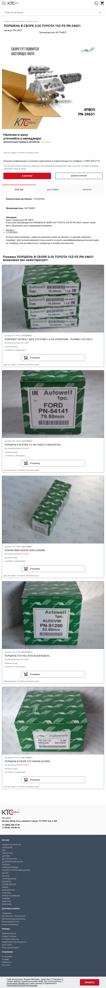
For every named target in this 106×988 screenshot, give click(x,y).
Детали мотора (18, 21)
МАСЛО (5, 873)
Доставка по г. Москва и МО (14, 916)
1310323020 (45, 142)
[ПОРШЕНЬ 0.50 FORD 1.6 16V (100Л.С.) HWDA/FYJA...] (53, 404)
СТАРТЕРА (6, 893)
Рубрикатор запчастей (11, 845)
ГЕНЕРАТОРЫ (7, 853)
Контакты (6, 965)
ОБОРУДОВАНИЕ (9, 879)
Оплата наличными (10, 924)
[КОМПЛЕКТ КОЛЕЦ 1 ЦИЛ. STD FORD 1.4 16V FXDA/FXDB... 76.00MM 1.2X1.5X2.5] (53, 299)
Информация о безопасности (14, 942)
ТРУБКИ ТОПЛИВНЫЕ (11, 896)
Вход (4, 948)
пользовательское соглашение (22, 985)
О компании (7, 956)
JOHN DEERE (7, 847)
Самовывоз (7, 913)
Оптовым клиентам (10, 939)
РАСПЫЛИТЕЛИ (8, 890)
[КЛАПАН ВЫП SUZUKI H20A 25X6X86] (53, 510)
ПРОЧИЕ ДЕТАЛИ (9, 884)
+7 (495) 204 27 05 (96, 3)
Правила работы (9, 933)
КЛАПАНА (6, 864)
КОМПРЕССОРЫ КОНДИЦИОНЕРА (16, 870)
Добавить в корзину (79, 176)
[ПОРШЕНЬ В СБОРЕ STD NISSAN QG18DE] (53, 721)
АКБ (3, 850)
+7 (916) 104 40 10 (11, 828)
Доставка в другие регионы (14, 919)
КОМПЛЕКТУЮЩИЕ (10, 867)
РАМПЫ (5, 887)
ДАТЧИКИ (6, 856)
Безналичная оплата (10, 922)
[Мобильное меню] (4, 3)
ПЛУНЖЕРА (6, 881)
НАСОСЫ (5, 876)
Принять (89, 982)
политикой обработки (18, 983)
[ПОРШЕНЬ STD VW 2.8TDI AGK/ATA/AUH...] (53, 615)
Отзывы (5, 959)
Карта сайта (7, 945)
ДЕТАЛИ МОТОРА (9, 859)
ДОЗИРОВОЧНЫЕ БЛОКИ (12, 862)
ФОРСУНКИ (7, 904)
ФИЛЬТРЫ (6, 901)
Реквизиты (6, 962)
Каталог (7, 21)
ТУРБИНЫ (6, 899)
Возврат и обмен (9, 936)
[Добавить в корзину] (25, 357)
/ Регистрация (13, 948)
